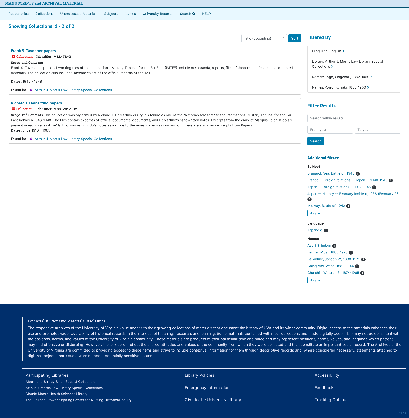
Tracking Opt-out (331, 399)
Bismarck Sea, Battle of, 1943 (332, 173)
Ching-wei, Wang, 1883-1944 (332, 266)
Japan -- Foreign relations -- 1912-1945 (341, 187)
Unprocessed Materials (78, 13)
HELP (206, 13)
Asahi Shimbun (321, 245)
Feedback (324, 387)
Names (130, 13)
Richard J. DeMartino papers (36, 103)
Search (188, 13)
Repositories (19, 13)
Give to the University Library (213, 399)
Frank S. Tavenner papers (33, 50)
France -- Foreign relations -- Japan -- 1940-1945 (349, 180)
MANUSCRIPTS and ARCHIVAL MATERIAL (44, 3)
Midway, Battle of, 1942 (328, 205)
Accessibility (327, 375)
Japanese (317, 230)
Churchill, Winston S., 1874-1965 (335, 273)
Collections (44, 13)
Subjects (111, 13)
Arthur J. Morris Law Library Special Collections (73, 90)
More (313, 213)
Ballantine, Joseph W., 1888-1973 (335, 259)
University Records (158, 13)
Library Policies (199, 375)
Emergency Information (207, 387)
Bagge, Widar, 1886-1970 (329, 252)
